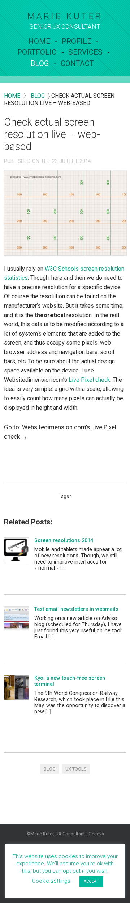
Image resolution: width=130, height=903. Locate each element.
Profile (76, 41)
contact (77, 63)
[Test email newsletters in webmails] (16, 619)
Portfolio (37, 52)
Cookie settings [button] (51, 881)
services (85, 52)
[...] (63, 568)
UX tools (75, 769)
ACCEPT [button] (91, 881)
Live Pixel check (89, 379)
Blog (39, 63)
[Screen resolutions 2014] (16, 550)
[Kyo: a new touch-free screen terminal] (16, 687)
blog (38, 95)
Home (39, 41)
